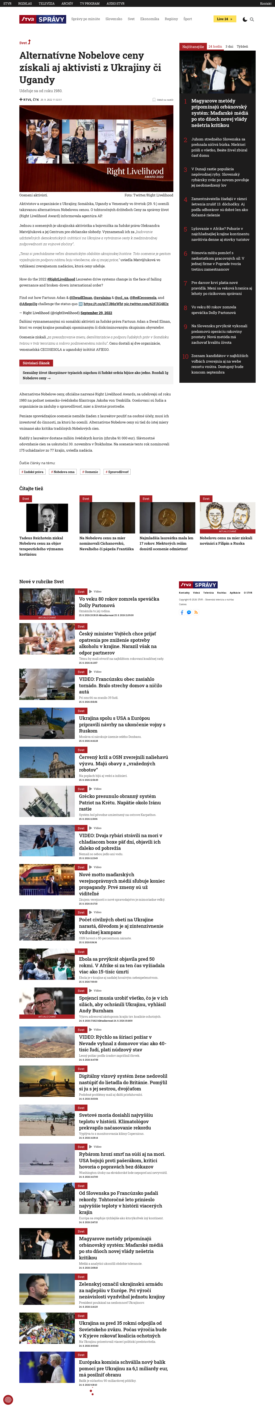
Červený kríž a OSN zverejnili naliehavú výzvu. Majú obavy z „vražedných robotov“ (123, 763)
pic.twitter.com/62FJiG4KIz (146, 303)
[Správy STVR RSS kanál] (196, 614)
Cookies (182, 604)
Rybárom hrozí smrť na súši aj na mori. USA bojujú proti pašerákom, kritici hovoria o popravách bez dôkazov (122, 1160)
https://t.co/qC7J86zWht (103, 303)
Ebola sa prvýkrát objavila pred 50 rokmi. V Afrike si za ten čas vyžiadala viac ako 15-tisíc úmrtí (122, 965)
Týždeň (242, 46)
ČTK (36, 100)
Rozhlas (25, 4)
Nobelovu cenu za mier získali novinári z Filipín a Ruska (226, 540)
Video (97, 592)
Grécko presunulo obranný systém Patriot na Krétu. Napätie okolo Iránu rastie (120, 802)
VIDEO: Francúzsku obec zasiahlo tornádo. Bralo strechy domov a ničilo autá (120, 685)
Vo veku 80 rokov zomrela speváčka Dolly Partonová (213, 310)
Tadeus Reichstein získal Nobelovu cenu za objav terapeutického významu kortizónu (41, 546)
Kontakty (184, 592)
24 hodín (215, 46)
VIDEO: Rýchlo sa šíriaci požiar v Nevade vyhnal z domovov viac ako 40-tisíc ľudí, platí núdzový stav (123, 1043)
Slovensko (113, 19)
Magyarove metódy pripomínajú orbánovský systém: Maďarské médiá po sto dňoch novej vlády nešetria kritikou (219, 113)
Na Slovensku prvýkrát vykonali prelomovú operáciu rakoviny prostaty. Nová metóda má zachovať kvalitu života (219, 334)
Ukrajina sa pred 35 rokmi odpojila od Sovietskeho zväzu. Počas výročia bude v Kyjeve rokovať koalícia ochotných (123, 1329)
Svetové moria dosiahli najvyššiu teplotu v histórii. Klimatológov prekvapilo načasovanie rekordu (116, 1121)
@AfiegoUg (28, 303)
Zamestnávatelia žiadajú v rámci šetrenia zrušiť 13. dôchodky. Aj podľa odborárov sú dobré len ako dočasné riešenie (219, 207)
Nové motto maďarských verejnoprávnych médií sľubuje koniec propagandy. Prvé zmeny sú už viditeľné (122, 884)
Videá (196, 592)
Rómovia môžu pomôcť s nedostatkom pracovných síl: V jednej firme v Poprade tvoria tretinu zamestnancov (217, 261)
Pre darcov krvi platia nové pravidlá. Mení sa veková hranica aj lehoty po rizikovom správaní (221, 288)
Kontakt (266, 4)
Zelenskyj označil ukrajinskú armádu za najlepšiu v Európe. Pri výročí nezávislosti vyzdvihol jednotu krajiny (122, 1290)
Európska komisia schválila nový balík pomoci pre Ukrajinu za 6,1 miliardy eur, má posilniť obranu (123, 1368)
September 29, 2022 (96, 313)
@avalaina (102, 297)
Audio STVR (115, 4)
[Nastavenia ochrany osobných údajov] (8, 1400)
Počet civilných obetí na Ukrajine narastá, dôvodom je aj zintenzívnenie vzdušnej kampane (121, 926)
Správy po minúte (85, 19)
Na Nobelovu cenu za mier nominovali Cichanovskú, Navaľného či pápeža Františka (106, 543)
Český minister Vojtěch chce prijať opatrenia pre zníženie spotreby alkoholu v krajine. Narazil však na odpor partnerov (118, 643)
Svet (131, 19)
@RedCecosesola (143, 297)
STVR (7, 4)
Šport (187, 19)
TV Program (90, 4)
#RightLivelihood (61, 279)
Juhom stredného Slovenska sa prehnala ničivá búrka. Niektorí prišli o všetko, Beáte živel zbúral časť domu (219, 147)
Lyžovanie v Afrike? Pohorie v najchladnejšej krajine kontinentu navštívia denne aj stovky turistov (220, 234)
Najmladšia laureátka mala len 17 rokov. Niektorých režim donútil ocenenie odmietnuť (166, 543)
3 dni (229, 46)
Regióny (171, 19)
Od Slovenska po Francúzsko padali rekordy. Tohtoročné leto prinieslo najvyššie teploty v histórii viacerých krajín (120, 1202)
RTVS (27, 100)
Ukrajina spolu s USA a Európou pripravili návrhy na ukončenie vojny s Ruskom (122, 724)
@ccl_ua (121, 297)
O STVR (248, 592)
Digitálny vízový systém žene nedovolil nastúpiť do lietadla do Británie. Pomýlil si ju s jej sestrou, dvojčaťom (123, 1082)
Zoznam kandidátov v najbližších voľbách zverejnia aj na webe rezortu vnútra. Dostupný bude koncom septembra (219, 364)
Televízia (47, 4)
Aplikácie (235, 592)
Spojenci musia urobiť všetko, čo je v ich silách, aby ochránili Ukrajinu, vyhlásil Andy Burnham (123, 1004)
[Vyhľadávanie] (252, 19)
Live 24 (222, 19)
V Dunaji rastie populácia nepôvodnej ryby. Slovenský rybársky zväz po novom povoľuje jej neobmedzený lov (220, 177)
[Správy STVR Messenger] (189, 614)
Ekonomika (149, 19)
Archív (67, 4)
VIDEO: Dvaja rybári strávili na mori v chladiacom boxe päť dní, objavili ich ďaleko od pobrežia (120, 841)
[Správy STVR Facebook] (182, 614)
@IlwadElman (80, 297)
